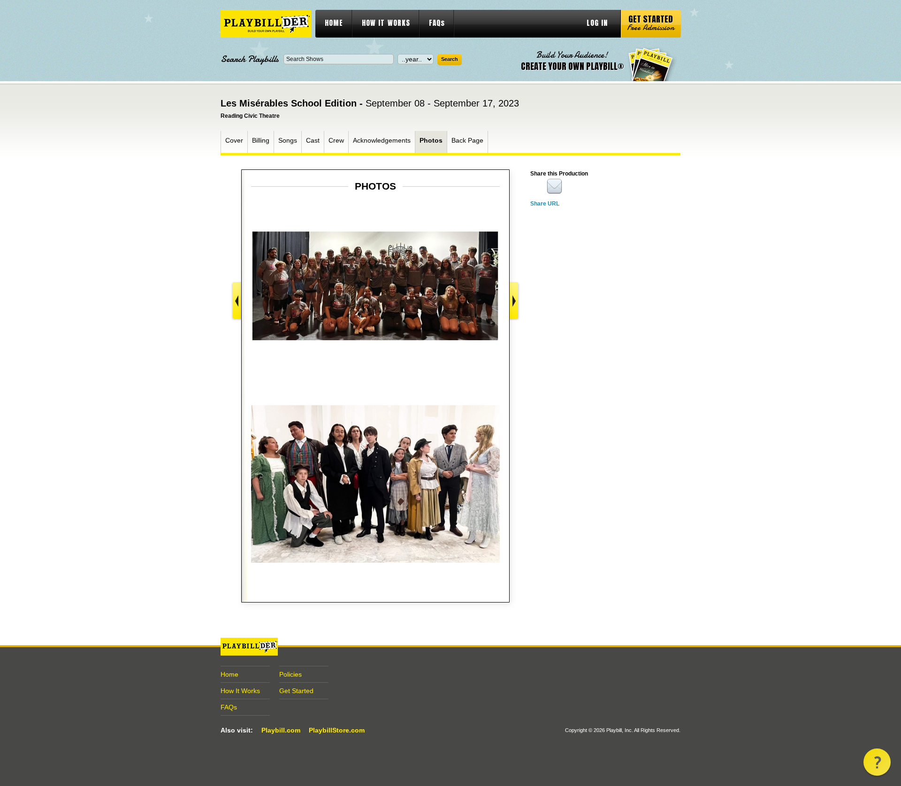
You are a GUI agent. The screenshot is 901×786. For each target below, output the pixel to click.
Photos (431, 140)
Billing (260, 140)
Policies (290, 674)
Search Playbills (250, 59)
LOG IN (597, 22)
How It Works (240, 690)
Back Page (467, 140)
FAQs (437, 22)
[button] (877, 762)
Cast (313, 140)
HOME (334, 22)
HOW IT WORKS (386, 22)
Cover (234, 140)
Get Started (296, 690)
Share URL (544, 203)
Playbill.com (280, 730)
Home (229, 674)
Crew (336, 140)
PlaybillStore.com (337, 730)
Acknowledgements (382, 140)
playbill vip (266, 24)
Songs (287, 140)
